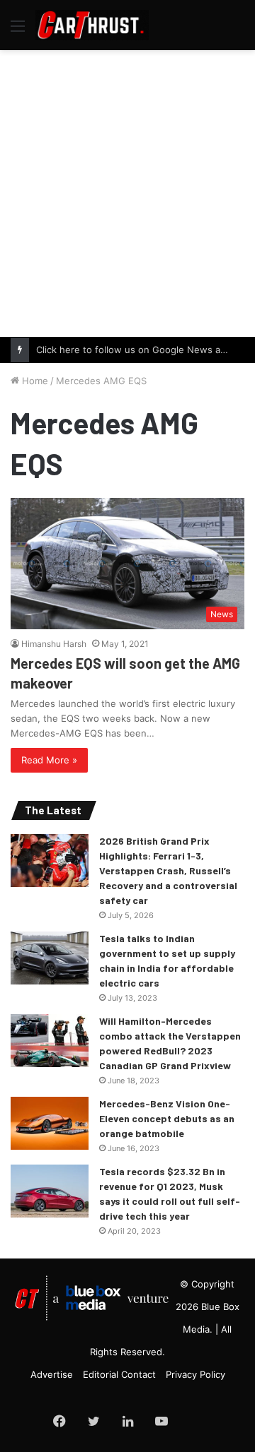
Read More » (49, 760)
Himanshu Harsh (53, 643)
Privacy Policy (195, 1374)
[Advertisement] (127, 191)
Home (33, 380)
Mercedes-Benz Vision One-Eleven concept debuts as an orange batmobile (166, 1118)
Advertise (51, 1374)
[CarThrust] (92, 25)
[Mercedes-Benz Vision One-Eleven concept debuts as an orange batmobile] (50, 1123)
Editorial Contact (119, 1374)
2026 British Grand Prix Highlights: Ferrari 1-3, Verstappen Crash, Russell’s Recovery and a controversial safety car (168, 870)
